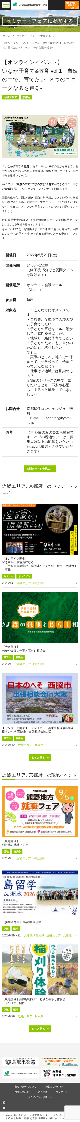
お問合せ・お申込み (38, 468)
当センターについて (25, 1086)
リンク (59, 1092)
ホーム (6, 35)
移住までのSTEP (54, 1086)
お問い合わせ (21, 1092)
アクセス (42, 1092)
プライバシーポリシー (40, 1097)
